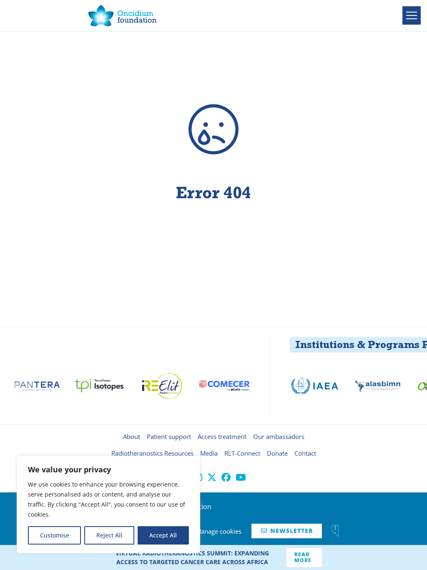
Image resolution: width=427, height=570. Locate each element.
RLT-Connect (242, 453)
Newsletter (287, 531)
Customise (54, 535)
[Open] (411, 15)
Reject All (109, 535)
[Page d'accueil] (122, 15)
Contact (305, 453)
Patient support (169, 436)
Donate (277, 453)
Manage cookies (218, 531)
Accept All (163, 535)
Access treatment (222, 436)
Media (209, 453)
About (131, 436)
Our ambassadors (278, 436)
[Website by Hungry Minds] (335, 531)
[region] (108, 504)
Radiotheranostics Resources (152, 453)
